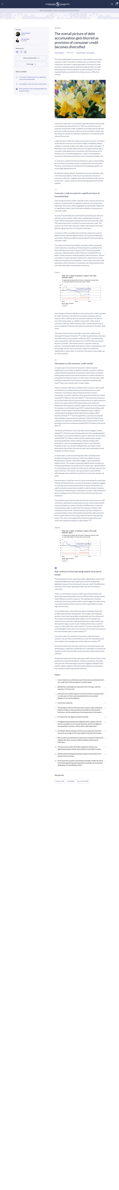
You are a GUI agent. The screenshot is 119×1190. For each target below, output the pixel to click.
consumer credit (60, 781)
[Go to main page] (58, 4)
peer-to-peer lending (82, 781)
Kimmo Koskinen (25, 33)
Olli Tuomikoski (25, 39)
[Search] (112, 4)
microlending (70, 781)
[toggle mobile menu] (2, 4)
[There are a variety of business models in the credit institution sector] (80, 290)
